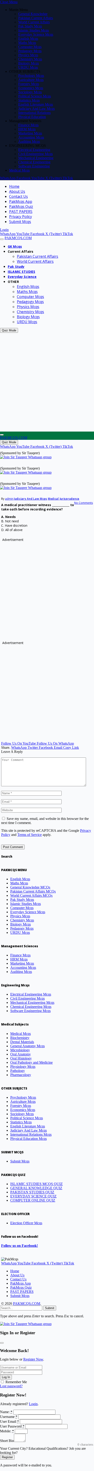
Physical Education (32, 117)
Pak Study (16, 266)
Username (8, 1417)
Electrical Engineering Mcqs (30, 994)
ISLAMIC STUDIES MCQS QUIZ (36, 1184)
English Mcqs (28, 38)
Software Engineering (34, 166)
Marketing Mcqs (30, 133)
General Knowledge (32, 14)
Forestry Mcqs (28, 84)
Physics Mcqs (28, 55)
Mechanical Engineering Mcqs (32, 1002)
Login (33, 1404)
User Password (12, 1426)
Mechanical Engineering (35, 158)
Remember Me (16, 1382)
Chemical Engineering (34, 162)
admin (9, 499)
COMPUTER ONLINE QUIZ (32, 1200)
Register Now (33, 1359)
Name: (6, 1412)
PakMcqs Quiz (21, 206)
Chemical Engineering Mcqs (30, 1007)
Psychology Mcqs (31, 76)
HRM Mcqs (27, 129)
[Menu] (2, 239)
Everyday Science (22, 276)
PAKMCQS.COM (26, 1303)
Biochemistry (19, 1038)
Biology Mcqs (28, 63)
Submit (49, 1308)
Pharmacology (20, 1075)
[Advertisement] (47, 382)
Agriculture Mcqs (31, 80)
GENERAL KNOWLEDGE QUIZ (36, 1188)
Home (14, 186)
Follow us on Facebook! (19, 1246)
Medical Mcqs (19, 170)
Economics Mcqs (30, 88)
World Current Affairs (34, 22)
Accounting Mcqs (31, 137)
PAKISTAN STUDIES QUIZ (32, 1192)
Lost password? (11, 1386)
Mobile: (7, 1431)
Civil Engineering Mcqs (35, 154)
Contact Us (18, 196)
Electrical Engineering (34, 150)
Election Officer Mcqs (26, 1223)
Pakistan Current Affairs (35, 18)
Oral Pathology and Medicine (31, 1062)
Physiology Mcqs (22, 1066)
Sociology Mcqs (30, 92)
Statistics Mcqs (29, 100)
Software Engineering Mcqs (30, 1011)
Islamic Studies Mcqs (33, 30)
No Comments (83, 503)
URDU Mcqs (28, 67)
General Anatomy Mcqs (27, 1046)
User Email (9, 1421)
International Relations (34, 113)
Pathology (17, 1071)
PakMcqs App (20, 201)
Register (7, 1457)
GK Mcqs (15, 246)
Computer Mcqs (30, 47)
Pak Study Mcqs (30, 26)
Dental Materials (22, 1042)
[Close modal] (2, 1343)
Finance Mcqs (28, 125)
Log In (6, 1377)
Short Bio (7, 1441)
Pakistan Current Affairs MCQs (33, 891)
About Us (17, 191)
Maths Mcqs (27, 43)
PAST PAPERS (20, 211)
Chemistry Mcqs (30, 59)
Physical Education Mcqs (28, 1139)
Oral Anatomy (20, 1054)
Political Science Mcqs (34, 96)
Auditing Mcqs (29, 141)
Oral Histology (21, 1058)
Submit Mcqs (20, 221)
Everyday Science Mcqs (35, 34)
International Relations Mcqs (31, 1134)
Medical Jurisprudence (63, 499)
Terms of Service (29, 835)
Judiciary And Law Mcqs (36, 108)
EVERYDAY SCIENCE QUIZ (33, 1196)
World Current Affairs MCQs (31, 895)
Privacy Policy (20, 216)
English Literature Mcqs (35, 104)
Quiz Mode (9, 330)
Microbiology (20, 1050)
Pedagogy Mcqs (30, 51)
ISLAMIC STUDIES (21, 271)
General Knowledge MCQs (30, 887)
